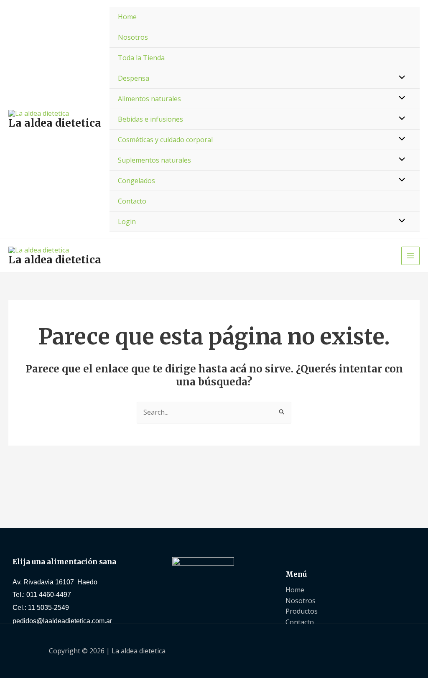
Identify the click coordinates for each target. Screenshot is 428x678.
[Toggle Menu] (400, 78)
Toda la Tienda (141, 57)
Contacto (132, 201)
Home (127, 16)
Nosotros (133, 37)
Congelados (136, 180)
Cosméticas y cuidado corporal (165, 139)
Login (127, 221)
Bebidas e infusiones (150, 119)
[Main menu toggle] (410, 256)
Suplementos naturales (154, 160)
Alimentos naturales (149, 98)
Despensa (133, 78)
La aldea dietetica (54, 123)
